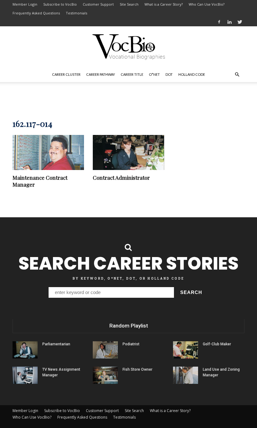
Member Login (25, 4)
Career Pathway (100, 74)
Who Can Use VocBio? (206, 4)
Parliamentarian (56, 344)
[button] (236, 74)
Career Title (132, 74)
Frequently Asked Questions (36, 13)
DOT (169, 74)
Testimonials (76, 13)
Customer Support (98, 4)
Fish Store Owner (137, 369)
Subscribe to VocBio (60, 4)
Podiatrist (131, 344)
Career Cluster (66, 74)
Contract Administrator (121, 177)
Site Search (129, 4)
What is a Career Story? (163, 4)
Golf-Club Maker (217, 344)
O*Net (154, 74)
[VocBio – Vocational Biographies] (128, 47)
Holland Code (191, 74)
